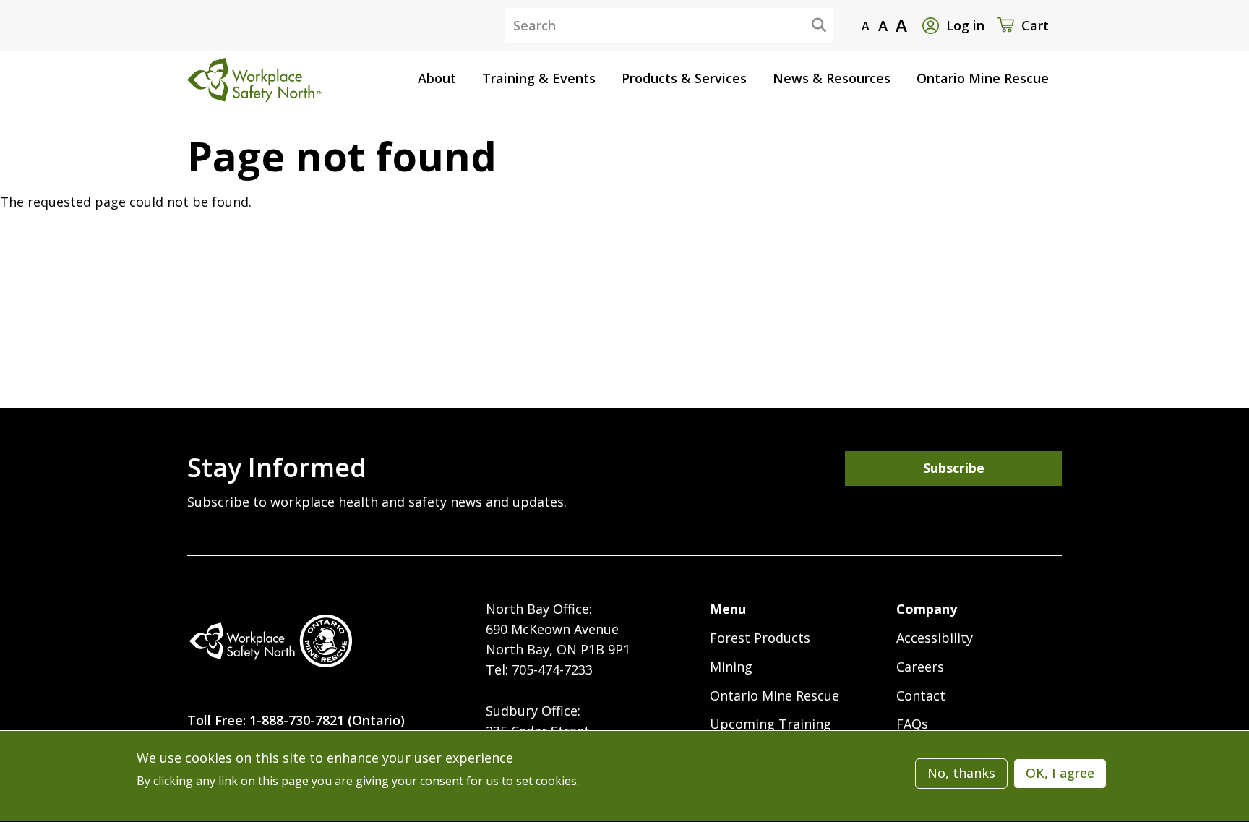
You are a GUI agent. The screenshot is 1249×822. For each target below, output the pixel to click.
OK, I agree (1060, 773)
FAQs (912, 723)
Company (926, 608)
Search (807, 24)
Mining (731, 666)
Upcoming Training (770, 723)
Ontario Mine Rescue (774, 695)
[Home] (270, 640)
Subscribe (953, 467)
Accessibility (934, 637)
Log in (965, 25)
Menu (728, 608)
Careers (920, 666)
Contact (920, 695)
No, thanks (961, 773)
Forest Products (760, 637)
